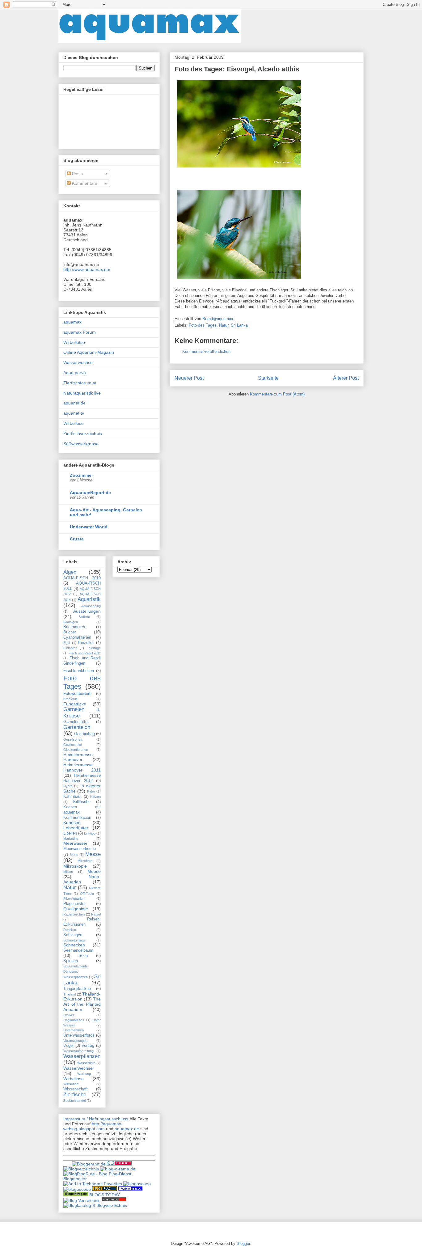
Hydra (68, 786)
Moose (94, 871)
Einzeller (86, 643)
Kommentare (84, 183)
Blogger (243, 1243)
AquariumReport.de (90, 492)
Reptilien (69, 930)
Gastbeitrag (84, 734)
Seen (83, 956)
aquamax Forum (79, 332)
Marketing (70, 838)
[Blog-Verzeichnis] (119, 1163)
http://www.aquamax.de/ (86, 269)
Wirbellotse (74, 342)
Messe (93, 854)
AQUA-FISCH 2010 (82, 578)
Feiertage (94, 648)
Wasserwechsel (78, 362)
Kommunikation (77, 817)
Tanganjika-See (77, 989)
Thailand (69, 994)
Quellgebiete (75, 908)
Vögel (68, 1045)
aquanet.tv (73, 413)
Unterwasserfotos (79, 1035)
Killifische (82, 802)
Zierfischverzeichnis (82, 433)
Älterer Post (346, 378)
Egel (66, 643)
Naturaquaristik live (82, 393)
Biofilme (84, 617)
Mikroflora (85, 861)
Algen (69, 572)
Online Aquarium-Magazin (88, 352)
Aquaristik (89, 599)
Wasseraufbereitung (78, 1051)
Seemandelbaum (78, 950)
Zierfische (74, 1094)
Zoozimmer (81, 475)
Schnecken (74, 944)
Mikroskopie (75, 866)
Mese (74, 854)
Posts (77, 173)
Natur (223, 325)
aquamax (72, 321)
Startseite (268, 378)
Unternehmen (73, 1030)
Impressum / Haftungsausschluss (95, 1118)
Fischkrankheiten (78, 671)
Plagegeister (74, 904)
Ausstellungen (87, 611)
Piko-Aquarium (74, 898)
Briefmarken (74, 627)
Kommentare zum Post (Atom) (277, 394)
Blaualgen (70, 622)
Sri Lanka (239, 325)
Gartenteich (76, 727)
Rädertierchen (74, 914)
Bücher (69, 632)
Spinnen (70, 961)
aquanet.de (74, 402)
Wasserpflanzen (81, 1056)
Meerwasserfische (79, 849)
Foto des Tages (203, 325)
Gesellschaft (72, 739)
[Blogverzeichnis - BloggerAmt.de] (89, 1163)
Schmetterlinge (74, 940)
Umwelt (68, 1015)
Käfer (91, 791)
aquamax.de (127, 1128)
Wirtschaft (70, 1084)
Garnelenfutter (76, 722)
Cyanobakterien (77, 637)
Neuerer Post (189, 378)
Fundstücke (74, 703)
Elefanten (70, 648)
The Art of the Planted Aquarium (82, 1004)
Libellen (70, 833)
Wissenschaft (75, 1089)
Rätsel (96, 914)
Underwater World (89, 526)
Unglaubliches (73, 1020)
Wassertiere (86, 1063)
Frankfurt (70, 699)
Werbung (84, 1074)
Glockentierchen (75, 749)
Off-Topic (87, 893)
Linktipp (89, 833)
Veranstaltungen (75, 1040)
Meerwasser (75, 843)
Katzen (95, 796)
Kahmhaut (72, 796)
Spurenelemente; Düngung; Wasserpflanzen (76, 971)
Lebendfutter (75, 827)
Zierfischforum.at (79, 382)
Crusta (77, 538)
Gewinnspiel (72, 744)
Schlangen (72, 935)
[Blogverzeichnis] (81, 1168)
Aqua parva (74, 372)
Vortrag (88, 1045)
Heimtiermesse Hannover (78, 757)
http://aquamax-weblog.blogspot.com (93, 1126)
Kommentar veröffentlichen (206, 351)
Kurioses (71, 822)
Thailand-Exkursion (82, 997)
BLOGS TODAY (104, 1194)
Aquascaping (91, 606)
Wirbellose (73, 423)
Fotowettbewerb (77, 693)
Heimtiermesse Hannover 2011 (82, 767)
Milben (68, 871)
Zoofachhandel (74, 1100)
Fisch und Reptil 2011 (85, 653)
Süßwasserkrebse (81, 443)
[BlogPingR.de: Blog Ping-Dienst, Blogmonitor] (109, 1178)
